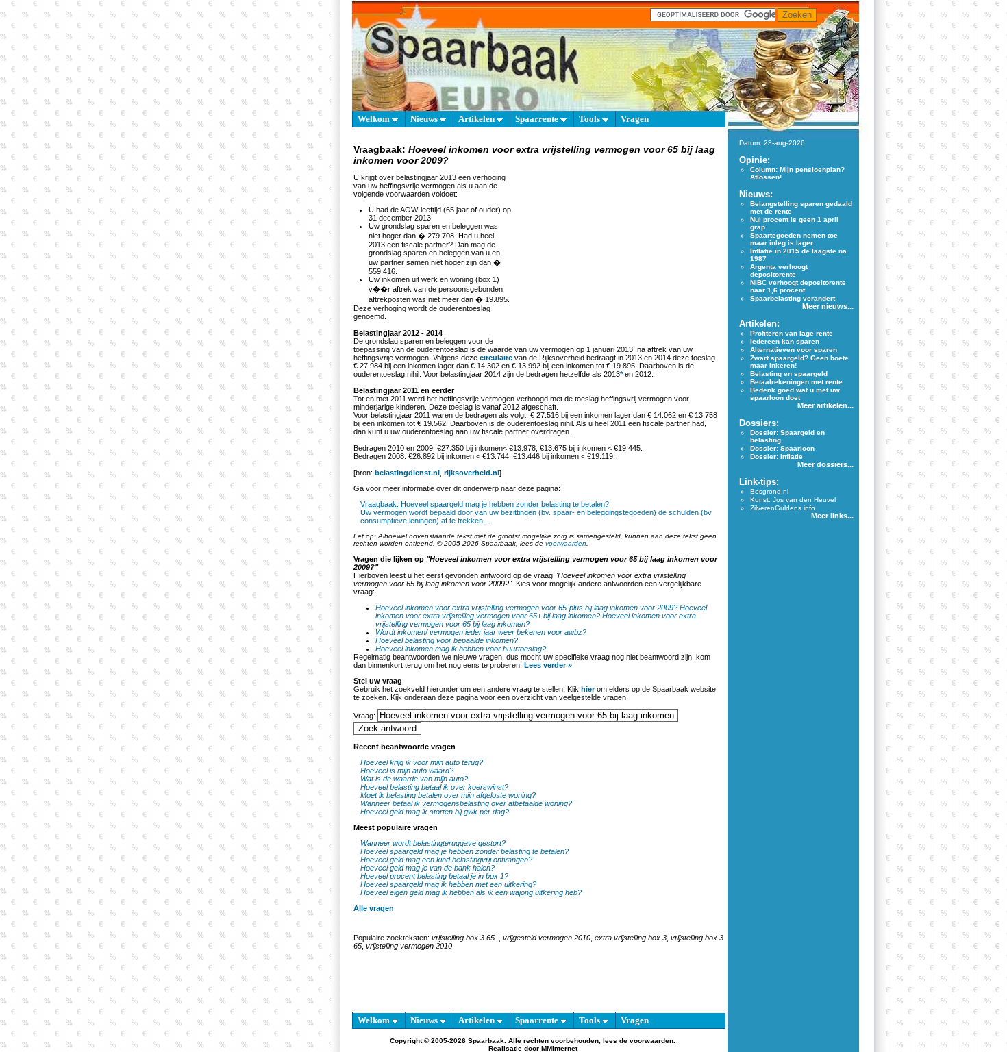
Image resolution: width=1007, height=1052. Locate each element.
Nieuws (425, 119)
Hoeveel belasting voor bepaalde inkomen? (446, 640)
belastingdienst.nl (407, 472)
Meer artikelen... (825, 405)
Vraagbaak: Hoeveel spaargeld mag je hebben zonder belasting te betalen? (484, 504)
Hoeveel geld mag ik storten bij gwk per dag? (434, 811)
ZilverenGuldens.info (782, 508)
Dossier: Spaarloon (782, 448)
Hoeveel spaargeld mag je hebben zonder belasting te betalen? (464, 851)
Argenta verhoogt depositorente (779, 270)
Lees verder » (548, 665)
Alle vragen (373, 908)
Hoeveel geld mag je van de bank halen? (427, 868)
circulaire (496, 357)
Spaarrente (537, 119)
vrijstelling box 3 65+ (465, 938)
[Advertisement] (616, 253)
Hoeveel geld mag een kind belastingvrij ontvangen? (446, 859)
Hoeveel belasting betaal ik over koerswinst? (434, 787)
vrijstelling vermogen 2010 (409, 946)
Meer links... (832, 516)
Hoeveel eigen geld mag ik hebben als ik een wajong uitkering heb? (471, 892)
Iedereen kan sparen (784, 341)
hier (588, 689)
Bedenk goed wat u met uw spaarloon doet (795, 393)
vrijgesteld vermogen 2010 (546, 938)
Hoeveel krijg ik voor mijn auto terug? (421, 762)
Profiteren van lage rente (791, 333)
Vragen (635, 119)
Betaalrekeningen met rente (796, 382)
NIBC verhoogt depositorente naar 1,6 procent (798, 286)
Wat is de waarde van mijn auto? (414, 779)
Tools (590, 119)
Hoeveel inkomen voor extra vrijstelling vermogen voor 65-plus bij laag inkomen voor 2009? (526, 607)
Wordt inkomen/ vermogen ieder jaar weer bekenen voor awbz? (480, 632)
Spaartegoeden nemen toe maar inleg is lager (794, 239)
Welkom (375, 119)
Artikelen (477, 119)
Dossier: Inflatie (776, 456)
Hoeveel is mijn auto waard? (406, 770)
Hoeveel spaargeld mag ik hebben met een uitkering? (448, 884)
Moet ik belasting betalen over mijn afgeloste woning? (448, 795)
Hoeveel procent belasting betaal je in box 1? (434, 876)
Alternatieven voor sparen (793, 349)
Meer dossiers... (825, 464)
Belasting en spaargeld (789, 373)
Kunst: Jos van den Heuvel (793, 499)
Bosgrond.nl (769, 491)
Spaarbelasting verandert (792, 298)
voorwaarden (565, 543)
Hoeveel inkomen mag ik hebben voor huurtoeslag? (460, 648)
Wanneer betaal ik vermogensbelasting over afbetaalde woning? (466, 803)
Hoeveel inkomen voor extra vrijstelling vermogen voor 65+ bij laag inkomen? (541, 611)
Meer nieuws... (828, 306)
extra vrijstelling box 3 (631, 938)
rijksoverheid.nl (471, 472)
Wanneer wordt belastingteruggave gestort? (433, 843)
